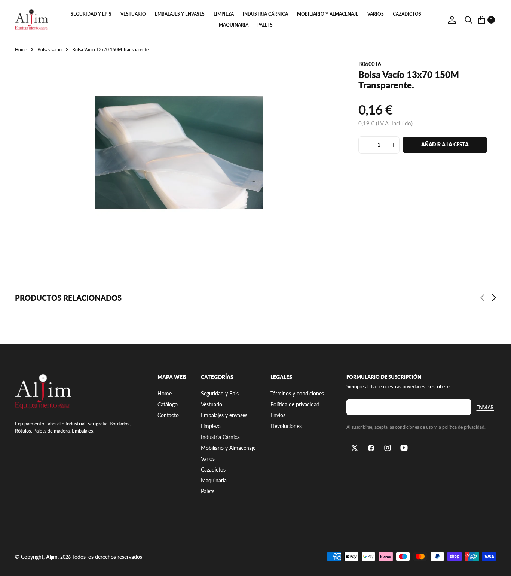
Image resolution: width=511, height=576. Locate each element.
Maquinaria (233, 25)
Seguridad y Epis (91, 14)
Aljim (52, 557)
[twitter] (354, 448)
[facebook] (371, 448)
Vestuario (133, 14)
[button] (452, 20)
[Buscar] (468, 20)
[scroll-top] (498, 563)
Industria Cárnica (265, 14)
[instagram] (387, 448)
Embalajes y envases (180, 14)
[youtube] (404, 448)
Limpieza (224, 14)
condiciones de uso (414, 427)
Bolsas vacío (49, 49)
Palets (265, 25)
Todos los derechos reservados (107, 557)
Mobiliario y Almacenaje (327, 14)
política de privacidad (463, 427)
